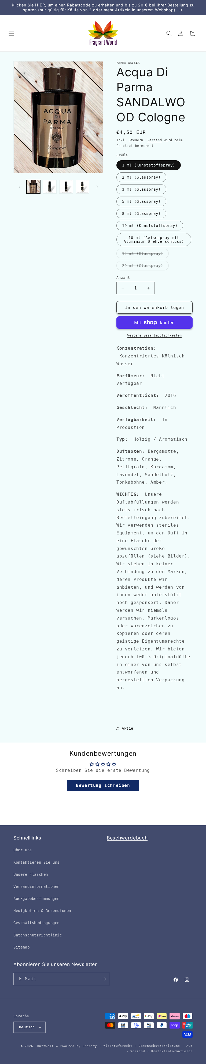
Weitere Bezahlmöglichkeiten (154, 335)
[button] (11, 33)
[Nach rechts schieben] (97, 187)
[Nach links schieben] (19, 187)
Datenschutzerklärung (159, 1046)
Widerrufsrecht (118, 1046)
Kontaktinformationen (172, 1051)
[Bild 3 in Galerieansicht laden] (66, 187)
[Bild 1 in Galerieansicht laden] (33, 187)
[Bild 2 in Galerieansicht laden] (50, 187)
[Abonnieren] (104, 979)
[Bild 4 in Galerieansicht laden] (82, 187)
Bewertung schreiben (103, 785)
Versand (155, 140)
